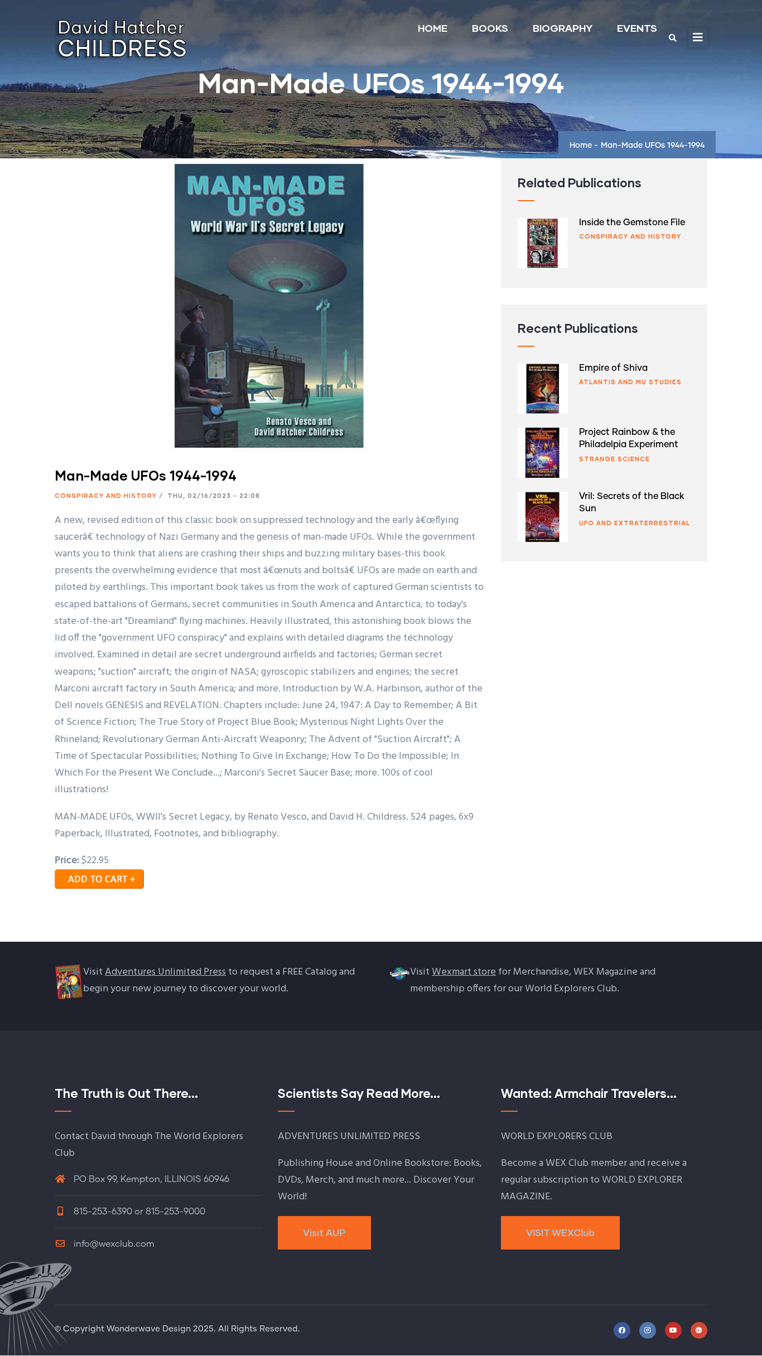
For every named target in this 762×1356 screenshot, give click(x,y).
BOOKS (490, 28)
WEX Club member (586, 1163)
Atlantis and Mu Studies (630, 381)
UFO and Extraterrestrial (634, 522)
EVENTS (637, 28)
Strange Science (614, 458)
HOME (432, 28)
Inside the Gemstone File (632, 222)
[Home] (122, 34)
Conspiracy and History (106, 495)
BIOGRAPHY (562, 28)
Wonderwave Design (149, 1329)
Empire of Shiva (613, 368)
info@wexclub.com (113, 1243)
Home (581, 145)
